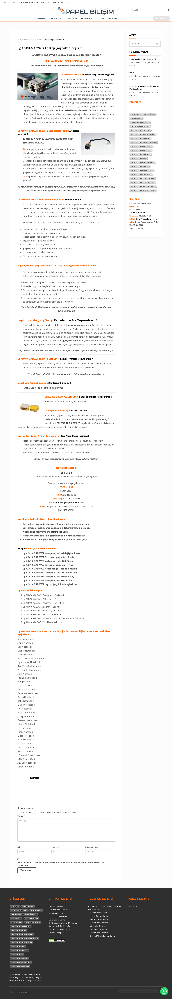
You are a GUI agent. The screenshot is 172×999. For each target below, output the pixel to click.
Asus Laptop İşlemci (139, 166)
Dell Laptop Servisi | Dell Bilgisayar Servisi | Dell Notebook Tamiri (63, 924)
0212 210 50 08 (139, 213)
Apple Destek (14, 974)
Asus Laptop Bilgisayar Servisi (22, 934)
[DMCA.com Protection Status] (57, 940)
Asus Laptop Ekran (18, 946)
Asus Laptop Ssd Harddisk (142, 183)
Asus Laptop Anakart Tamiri (143, 142)
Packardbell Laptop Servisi (59, 929)
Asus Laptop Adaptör (140, 154)
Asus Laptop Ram (138, 158)
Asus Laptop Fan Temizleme (142, 187)
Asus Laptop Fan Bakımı (20, 958)
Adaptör (15, 907)
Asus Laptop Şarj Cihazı (141, 146)
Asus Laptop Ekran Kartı (141, 171)
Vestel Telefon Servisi (99, 919)
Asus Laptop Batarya (140, 138)
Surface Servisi (27, 974)
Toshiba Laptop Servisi (58, 932)
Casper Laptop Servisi (58, 916)
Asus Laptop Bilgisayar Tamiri (22, 942)
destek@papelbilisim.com (70, 502)
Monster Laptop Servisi (58, 910)
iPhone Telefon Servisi (99, 912)
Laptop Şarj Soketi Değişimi (54, 40)
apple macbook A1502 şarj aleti (142, 59)
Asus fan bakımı (31, 918)
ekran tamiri (136, 118)
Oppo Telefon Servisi (98, 929)
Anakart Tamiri (28, 907)
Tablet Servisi (132, 906)
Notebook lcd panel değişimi (142, 114)
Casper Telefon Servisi (99, 922)
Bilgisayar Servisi (35, 980)
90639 (131, 72)
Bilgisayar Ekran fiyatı (140, 122)
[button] (164, 991)
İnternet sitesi (91, 847)
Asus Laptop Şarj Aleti (140, 150)
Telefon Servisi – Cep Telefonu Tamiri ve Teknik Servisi (104, 908)
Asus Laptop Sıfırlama (140, 175)
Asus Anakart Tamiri (19, 910)
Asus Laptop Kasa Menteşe (142, 162)
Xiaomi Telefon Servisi (99, 916)
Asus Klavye (17, 922)
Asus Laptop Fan (17, 954)
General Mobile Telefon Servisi (102, 936)
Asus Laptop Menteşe (140, 130)
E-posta (55, 847)
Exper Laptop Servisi (57, 920)
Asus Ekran (16, 918)
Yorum (21, 816)
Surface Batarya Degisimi (32, 977)
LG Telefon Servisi (97, 926)
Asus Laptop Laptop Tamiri (142, 191)
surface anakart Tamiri (18, 980)
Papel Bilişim (66, 472)
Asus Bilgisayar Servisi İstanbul (24, 914)
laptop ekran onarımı (139, 126)
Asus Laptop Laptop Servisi (142, 134)
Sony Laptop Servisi (57, 913)
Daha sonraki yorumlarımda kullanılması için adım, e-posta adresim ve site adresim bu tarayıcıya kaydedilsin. (60, 864)
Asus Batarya (36, 910)
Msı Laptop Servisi (56, 906)
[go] (168, 10)
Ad (19, 847)
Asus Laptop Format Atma (142, 179)
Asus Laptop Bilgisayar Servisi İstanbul (25, 938)
